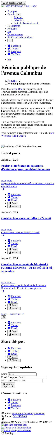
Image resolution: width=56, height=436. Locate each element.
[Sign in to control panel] (14, 424)
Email (9, 377)
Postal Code (7, 380)
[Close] (3, 317)
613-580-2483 (20, 416)
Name (4, 374)
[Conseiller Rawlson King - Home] (19, 6)
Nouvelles (12, 80)
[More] (18, 14)
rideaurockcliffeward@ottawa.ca (28, 413)
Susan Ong (17, 89)
